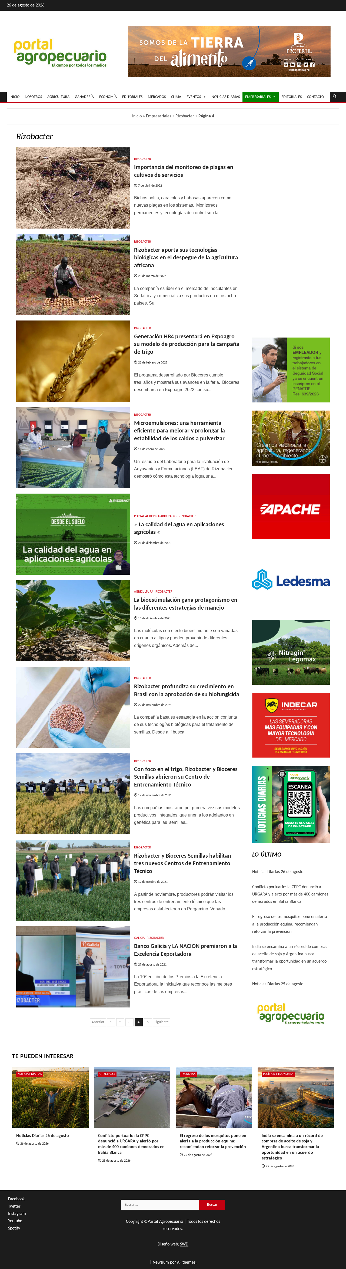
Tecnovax (188, 1074)
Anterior (98, 1022)
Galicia (139, 938)
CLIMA (176, 97)
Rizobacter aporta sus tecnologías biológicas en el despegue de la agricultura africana (186, 258)
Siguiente (162, 1022)
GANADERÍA (84, 97)
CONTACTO (315, 97)
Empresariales (158, 116)
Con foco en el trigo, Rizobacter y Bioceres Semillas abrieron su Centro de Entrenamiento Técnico (186, 777)
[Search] (334, 97)
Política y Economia (278, 1074)
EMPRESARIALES (258, 97)
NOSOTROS (33, 97)
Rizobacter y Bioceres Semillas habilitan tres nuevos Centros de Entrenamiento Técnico (182, 864)
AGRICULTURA (58, 97)
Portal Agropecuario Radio (155, 516)
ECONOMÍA (108, 97)
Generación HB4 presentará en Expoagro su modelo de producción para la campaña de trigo (186, 344)
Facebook (16, 1199)
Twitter (14, 1206)
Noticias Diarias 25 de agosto (277, 984)
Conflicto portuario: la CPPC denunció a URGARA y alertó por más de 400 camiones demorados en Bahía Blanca (290, 894)
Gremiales (107, 1074)
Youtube (15, 1221)
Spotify (14, 1228)
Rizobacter (184, 116)
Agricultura (143, 591)
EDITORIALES (132, 97)
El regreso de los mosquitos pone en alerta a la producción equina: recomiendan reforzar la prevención (289, 924)
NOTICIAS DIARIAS (226, 97)
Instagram (17, 1214)
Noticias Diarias (30, 1074)
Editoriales (291, 97)
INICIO (14, 97)
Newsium (161, 1262)
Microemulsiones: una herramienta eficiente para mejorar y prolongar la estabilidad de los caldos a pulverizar (179, 431)
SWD (184, 1244)
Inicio (137, 116)
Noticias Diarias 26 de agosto (277, 872)
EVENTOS (194, 97)
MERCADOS (157, 97)
